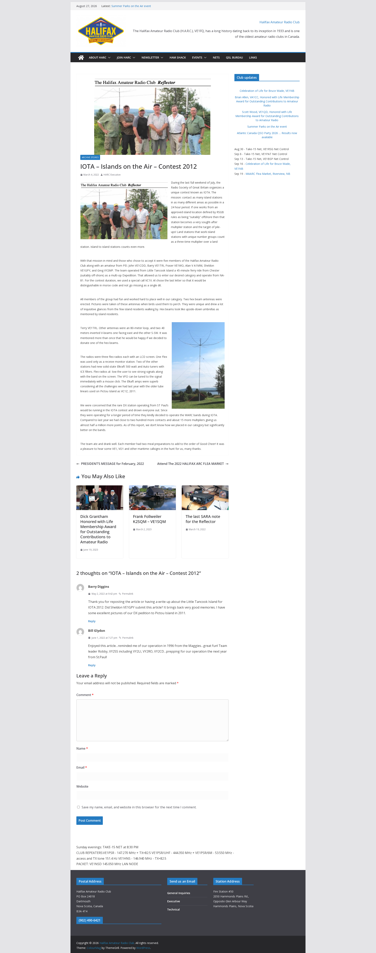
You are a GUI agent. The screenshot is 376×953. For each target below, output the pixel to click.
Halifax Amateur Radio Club (279, 22)
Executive (173, 901)
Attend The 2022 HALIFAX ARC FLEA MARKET (190, 464)
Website (82, 786)
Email (81, 767)
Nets (216, 57)
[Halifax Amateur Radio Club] (81, 57)
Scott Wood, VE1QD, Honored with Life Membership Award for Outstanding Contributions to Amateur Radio (267, 116)
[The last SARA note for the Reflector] (205, 488)
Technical (173, 909)
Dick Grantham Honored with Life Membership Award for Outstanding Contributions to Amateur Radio (98, 529)
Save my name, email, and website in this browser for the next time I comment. (139, 807)
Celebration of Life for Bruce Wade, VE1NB (267, 91)
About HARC (97, 57)
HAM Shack (178, 57)
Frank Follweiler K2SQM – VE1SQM (149, 519)
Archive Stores (90, 157)
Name (82, 748)
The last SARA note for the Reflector (203, 519)
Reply (92, 621)
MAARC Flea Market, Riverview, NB (268, 174)
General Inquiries (178, 893)
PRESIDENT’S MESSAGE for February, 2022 (112, 464)
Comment (85, 695)
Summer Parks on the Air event (131, 6)
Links (253, 57)
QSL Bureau (234, 57)
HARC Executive (112, 174)
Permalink (127, 593)
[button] (108, 57)
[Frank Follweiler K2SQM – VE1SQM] (152, 488)
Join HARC (124, 57)
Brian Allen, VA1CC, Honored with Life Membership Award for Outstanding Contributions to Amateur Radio (267, 101)
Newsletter (150, 57)
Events (197, 57)
